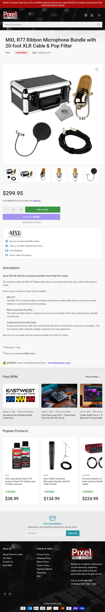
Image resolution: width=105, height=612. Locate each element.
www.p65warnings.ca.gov (59, 363)
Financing (41, 573)
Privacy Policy (43, 554)
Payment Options (44, 569)
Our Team (7, 558)
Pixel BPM (7, 565)
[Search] (99, 24)
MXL (8, 52)
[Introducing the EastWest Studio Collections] (21, 396)
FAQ (38, 576)
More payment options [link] (31, 222)
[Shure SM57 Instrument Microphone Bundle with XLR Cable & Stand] (59, 455)
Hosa (7, 475)
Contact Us (8, 562)
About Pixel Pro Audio (13, 554)
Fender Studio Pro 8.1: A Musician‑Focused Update (92, 416)
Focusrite (85, 475)
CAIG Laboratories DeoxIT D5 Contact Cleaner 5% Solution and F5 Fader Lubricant (20, 481)
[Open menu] (99, 15)
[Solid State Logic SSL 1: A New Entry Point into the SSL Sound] (59, 396)
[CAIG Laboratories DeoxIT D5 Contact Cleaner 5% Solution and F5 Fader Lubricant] (21, 455)
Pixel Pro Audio (56, 604)
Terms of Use (43, 565)
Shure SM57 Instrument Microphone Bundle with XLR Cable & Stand (57, 481)
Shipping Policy (44, 558)
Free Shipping (16, 250)
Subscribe (72, 533)
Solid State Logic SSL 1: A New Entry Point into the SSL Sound (58, 416)
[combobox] (52, 24)
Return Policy (43, 562)
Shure (46, 475)
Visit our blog (91, 377)
